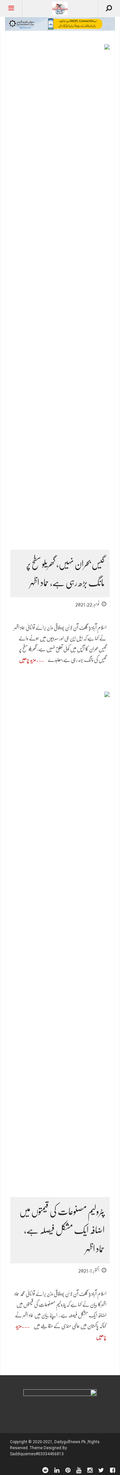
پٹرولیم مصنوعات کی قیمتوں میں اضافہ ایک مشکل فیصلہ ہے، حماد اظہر (62, 1230)
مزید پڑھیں (27, 659)
